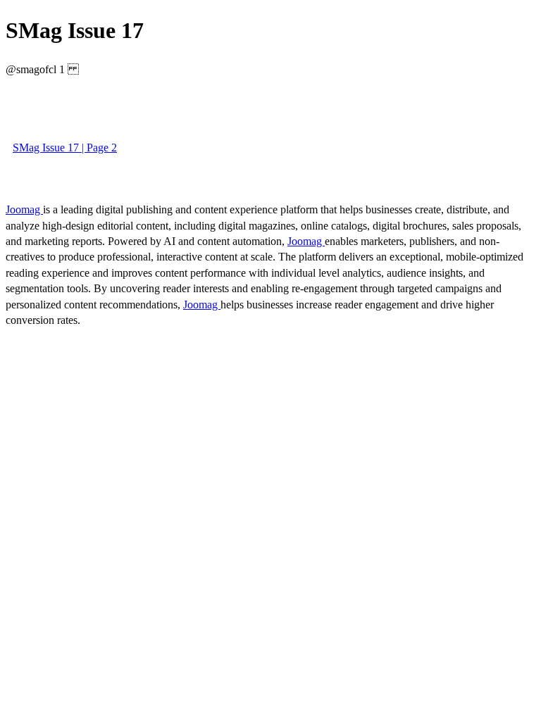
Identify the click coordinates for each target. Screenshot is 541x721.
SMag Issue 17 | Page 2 (65, 147)
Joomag (24, 209)
